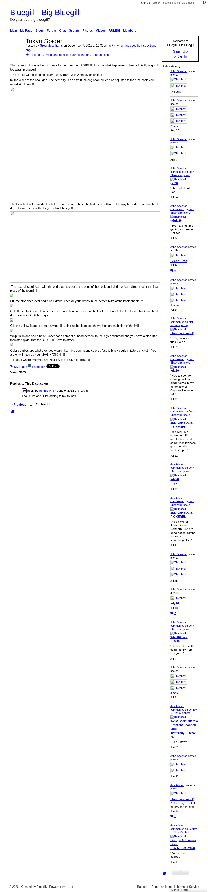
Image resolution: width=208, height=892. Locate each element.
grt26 (174, 183)
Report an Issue (161, 886)
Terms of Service (188, 886)
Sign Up (145, 2)
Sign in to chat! (179, 890)
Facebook (38, 366)
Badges (142, 886)
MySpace (20, 366)
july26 (174, 370)
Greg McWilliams (51, 45)
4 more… (175, 305)
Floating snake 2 (182, 333)
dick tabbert (177, 464)
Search (204, 2)
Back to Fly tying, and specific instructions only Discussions (69, 54)
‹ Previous (19, 404)
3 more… (175, 693)
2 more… (175, 126)
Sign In (156, 2)
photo (186, 175)
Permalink (24, 391)
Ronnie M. (45, 390)
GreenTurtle (178, 261)
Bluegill (41, 886)
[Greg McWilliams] (16, 48)
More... (180, 871)
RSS (12, 411)
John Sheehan (178, 71)
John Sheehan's (182, 173)
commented (177, 171)
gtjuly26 (176, 220)
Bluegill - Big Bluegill (44, 12)
